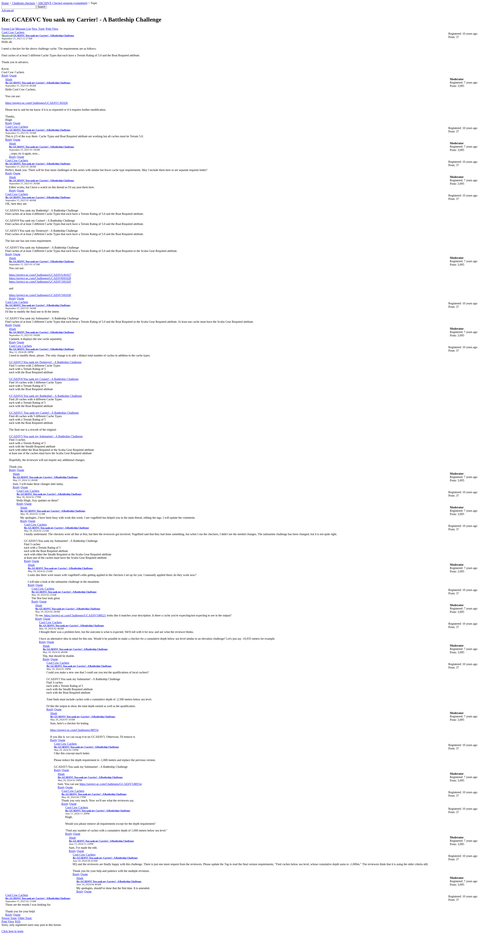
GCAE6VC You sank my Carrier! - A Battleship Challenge (38, 35)
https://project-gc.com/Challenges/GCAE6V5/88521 (75, 615)
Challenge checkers (23, 3)
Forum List (8, 28)
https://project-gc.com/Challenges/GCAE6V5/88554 (110, 784)
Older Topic (25, 918)
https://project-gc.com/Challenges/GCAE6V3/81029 (40, 281)
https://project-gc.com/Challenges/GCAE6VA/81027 (40, 274)
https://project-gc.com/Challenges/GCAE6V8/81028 (40, 278)
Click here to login (12, 931)
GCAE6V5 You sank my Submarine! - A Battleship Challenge (46, 436)
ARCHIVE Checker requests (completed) (62, 3)
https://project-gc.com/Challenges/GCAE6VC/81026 (36, 103)
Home (5, 3)
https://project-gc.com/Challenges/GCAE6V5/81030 (40, 295)
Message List (23, 28)
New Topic (38, 28)
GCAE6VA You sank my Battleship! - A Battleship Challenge (45, 395)
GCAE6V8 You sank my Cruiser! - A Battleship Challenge (44, 379)
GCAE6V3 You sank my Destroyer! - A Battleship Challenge (45, 362)
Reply (5, 75)
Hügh (8, 79)
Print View (52, 28)
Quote (13, 75)
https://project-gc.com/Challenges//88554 (74, 730)
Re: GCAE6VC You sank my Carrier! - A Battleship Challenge (37, 82)
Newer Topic (9, 918)
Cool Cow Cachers (13, 32)
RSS (17, 921)
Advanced (7, 10)
